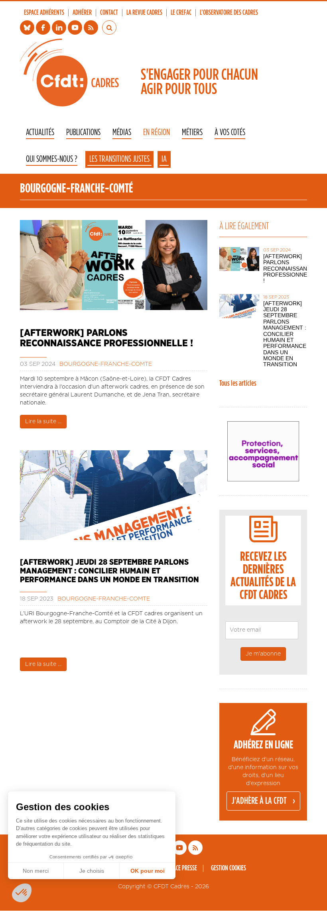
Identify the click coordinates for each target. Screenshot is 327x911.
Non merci (36, 871)
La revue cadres (144, 12)
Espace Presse (181, 868)
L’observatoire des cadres (229, 12)
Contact (109, 12)
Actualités (40, 132)
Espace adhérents (44, 12)
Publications (83, 132)
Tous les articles (237, 383)
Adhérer (82, 12)
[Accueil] (69, 72)
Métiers (192, 132)
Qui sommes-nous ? (51, 159)
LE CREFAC (181, 12)
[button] (21, 893)
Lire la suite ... (43, 421)
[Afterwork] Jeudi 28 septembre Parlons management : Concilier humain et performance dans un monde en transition (109, 571)
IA (164, 159)
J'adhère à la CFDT (259, 801)
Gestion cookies (228, 868)
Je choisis (91, 871)
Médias (121, 132)
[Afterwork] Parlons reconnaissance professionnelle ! (106, 338)
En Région (156, 132)
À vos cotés (230, 132)
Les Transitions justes (119, 159)
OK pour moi (147, 871)
